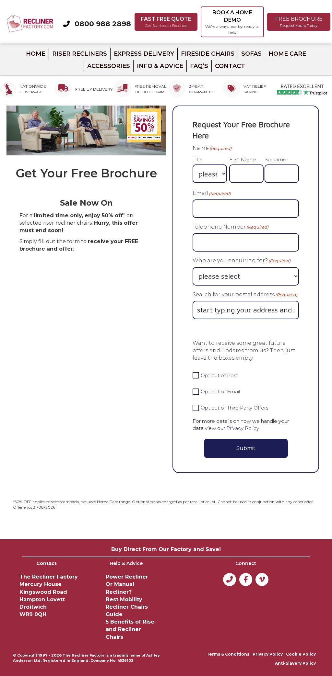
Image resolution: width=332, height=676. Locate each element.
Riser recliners (79, 53)
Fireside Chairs (207, 53)
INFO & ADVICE (160, 66)
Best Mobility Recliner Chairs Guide (127, 606)
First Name (242, 159)
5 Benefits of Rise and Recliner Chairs (130, 629)
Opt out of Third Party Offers (234, 408)
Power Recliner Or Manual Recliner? (127, 584)
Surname (275, 159)
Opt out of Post (219, 375)
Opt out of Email (220, 392)
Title (198, 159)
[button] (166, 22)
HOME (35, 53)
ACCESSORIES (108, 66)
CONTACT (230, 66)
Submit (245, 448)
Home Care (287, 53)
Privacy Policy (242, 428)
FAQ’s (199, 66)
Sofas (251, 53)
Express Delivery (144, 53)
